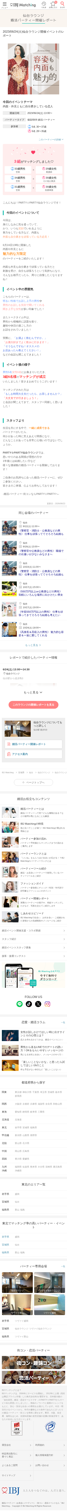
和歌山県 (57, 1104)
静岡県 (26, 1112)
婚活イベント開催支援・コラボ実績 (21, 930)
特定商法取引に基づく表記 (9, 1455)
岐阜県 (33, 1112)
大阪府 (18, 1104)
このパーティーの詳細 (50, 139)
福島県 (33, 1127)
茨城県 (51, 1092)
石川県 (26, 1143)
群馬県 (18, 1096)
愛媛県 (26, 1159)
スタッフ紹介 (9, 939)
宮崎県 (48, 1167)
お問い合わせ (42, 1465)
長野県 (33, 1135)
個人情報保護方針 (44, 1455)
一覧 (63, 1023)
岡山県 (18, 1151)
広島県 (26, 1151)
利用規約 (39, 1445)
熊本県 (33, 1167)
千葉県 (35, 1092)
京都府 (26, 1104)
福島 (22, 1209)
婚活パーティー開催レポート (29, 744)
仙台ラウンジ (21, 1328)
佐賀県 (26, 1167)
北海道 (18, 1119)
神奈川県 (27, 1092)
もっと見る (31, 645)
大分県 (41, 1167)
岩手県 (18, 1127)
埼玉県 (43, 1092)
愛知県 (18, 1112)
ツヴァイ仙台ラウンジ (40, 1328)
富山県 (18, 1143)
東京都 (18, 1092)
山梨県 (26, 1135)
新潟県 (18, 1135)
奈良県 (48, 1104)
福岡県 (18, 1167)
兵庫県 (33, 1104)
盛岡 (17, 1194)
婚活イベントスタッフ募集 (16, 947)
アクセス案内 (20, 754)
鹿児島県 (57, 1167)
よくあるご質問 (9, 1465)
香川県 (18, 1159)
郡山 (17, 1209)
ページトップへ (35, 782)
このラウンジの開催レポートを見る (33, 704)
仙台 (17, 1202)
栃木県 (58, 1092)
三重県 (41, 1112)
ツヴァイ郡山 (21, 1336)
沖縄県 (18, 1170)
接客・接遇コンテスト (14, 956)
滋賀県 (41, 1104)
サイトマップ (8, 1475)
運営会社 (6, 1445)
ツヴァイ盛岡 (21, 1321)
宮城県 (26, 1127)
